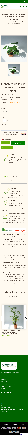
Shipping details (7, 181)
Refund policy (5, 388)
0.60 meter (4, 111)
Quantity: (3, 117)
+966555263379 (6, 405)
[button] (24, 434)
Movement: (4, 99)
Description (5, 176)
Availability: (4, 102)
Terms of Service (6, 386)
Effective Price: (5, 94)
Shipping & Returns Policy (8, 384)
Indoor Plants (10, 21)
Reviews (15, 176)
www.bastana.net (7, 403)
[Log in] (22, 1)
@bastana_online (6, 407)
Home (3, 21)
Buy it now (18, 143)
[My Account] (25, 1)
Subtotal (4, 124)
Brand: (3, 97)
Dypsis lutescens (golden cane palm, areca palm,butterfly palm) (11, 332)
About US (4, 381)
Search (4, 379)
